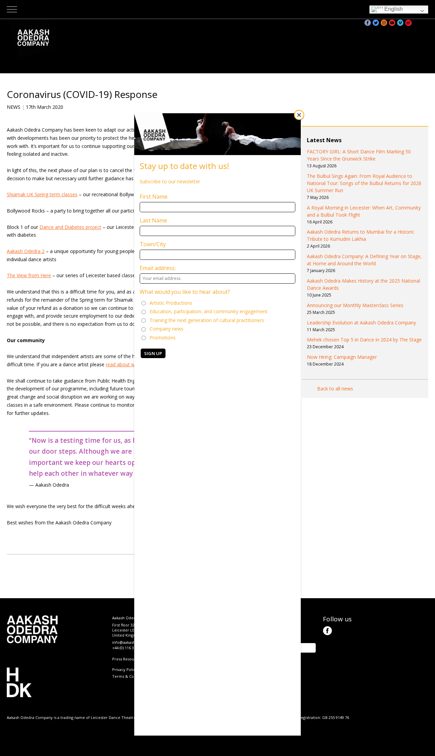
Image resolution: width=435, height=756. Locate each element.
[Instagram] (384, 22)
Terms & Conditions (130, 676)
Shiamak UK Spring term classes (42, 194)
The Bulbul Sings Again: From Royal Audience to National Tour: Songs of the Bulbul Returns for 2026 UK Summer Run (364, 183)
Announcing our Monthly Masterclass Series (355, 305)
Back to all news (335, 388)
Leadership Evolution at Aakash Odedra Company (361, 322)
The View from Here (29, 275)
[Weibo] (408, 22)
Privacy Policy (124, 669)
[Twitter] (375, 22)
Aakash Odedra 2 (26, 251)
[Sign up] (416, 22)
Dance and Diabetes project (70, 227)
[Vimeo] (400, 22)
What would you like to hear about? (185, 292)
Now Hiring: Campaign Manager (342, 357)
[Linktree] (424, 22)
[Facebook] (367, 22)
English (393, 9)
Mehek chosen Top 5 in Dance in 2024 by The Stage (364, 339)
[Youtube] (392, 22)
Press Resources (127, 658)
